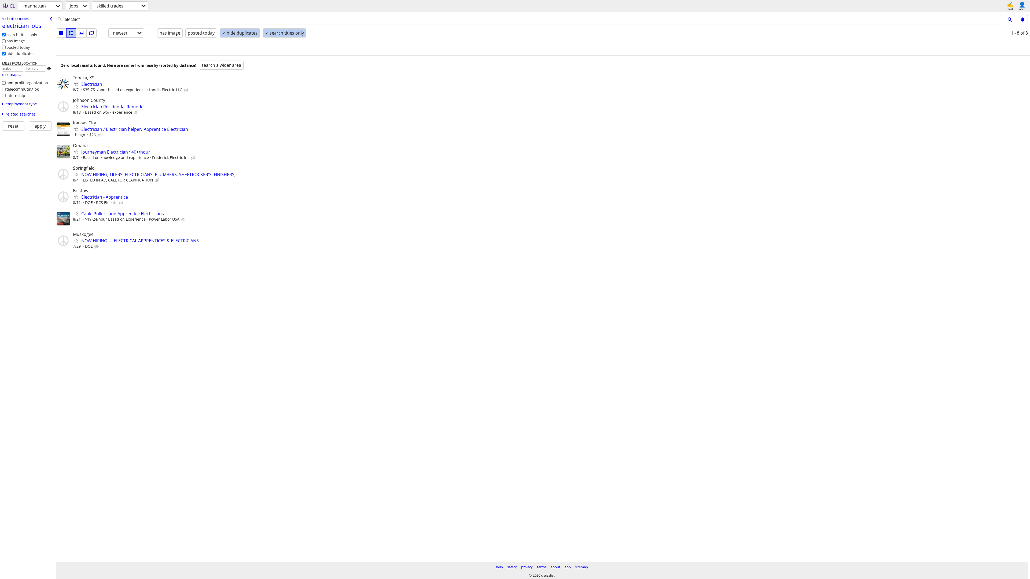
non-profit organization (27, 82)
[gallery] (81, 33)
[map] (91, 33)
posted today (18, 47)
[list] (61, 33)
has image (15, 40)
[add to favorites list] (76, 84)
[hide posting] (186, 90)
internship (15, 95)
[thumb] (71, 33)
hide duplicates (20, 53)
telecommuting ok (22, 89)
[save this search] (1023, 19)
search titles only (21, 34)
